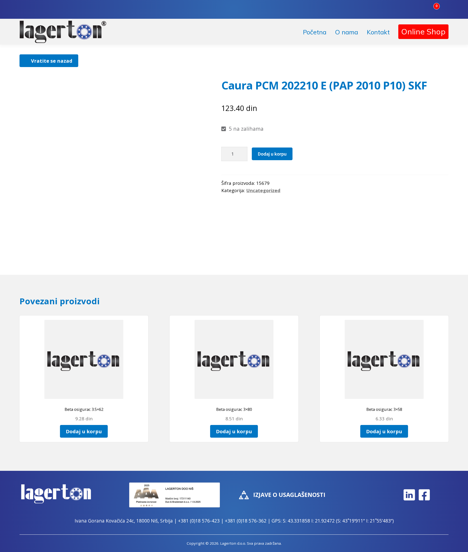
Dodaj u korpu (272, 154)
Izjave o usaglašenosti (289, 495)
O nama (346, 32)
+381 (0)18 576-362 (245, 520)
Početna (314, 32)
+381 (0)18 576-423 (199, 520)
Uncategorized (263, 190)
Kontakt (378, 32)
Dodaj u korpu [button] (84, 431)
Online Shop (423, 31)
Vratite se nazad (51, 60)
